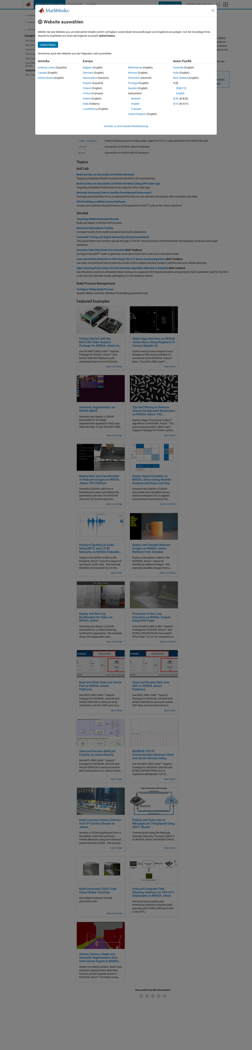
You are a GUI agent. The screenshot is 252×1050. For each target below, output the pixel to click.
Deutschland (90, 77)
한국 (175, 103)
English (135, 103)
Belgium (87, 67)
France (87, 93)
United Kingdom (137, 114)
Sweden (132, 88)
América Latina (46, 67)
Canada (42, 72)
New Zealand (180, 77)
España (87, 83)
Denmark (88, 72)
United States (45, 77)
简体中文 (181, 88)
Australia (178, 67)
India (176, 72)
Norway (132, 72)
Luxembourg (90, 108)
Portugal (133, 83)
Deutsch (136, 98)
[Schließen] (212, 10)
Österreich (134, 77)
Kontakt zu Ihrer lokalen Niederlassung (126, 126)
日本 (175, 98)
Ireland (87, 98)
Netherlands (135, 67)
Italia (86, 103)
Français (136, 108)
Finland (87, 88)
